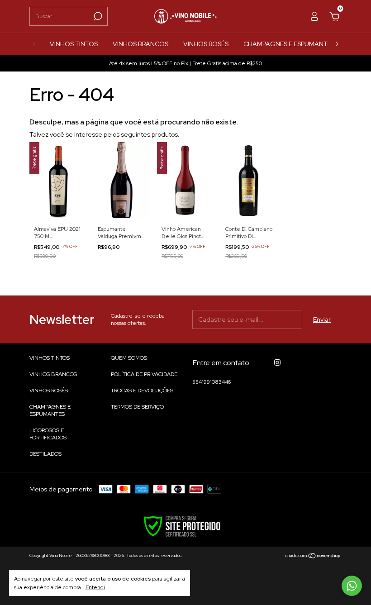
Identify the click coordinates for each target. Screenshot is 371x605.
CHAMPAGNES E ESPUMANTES (289, 44)
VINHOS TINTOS (74, 44)
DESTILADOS (45, 453)
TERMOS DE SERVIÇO (137, 406)
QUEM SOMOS (129, 358)
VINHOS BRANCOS (140, 44)
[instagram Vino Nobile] (277, 362)
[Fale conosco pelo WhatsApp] (352, 586)
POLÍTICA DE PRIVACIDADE (144, 374)
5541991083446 (211, 382)
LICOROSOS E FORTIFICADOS (48, 434)
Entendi (95, 587)
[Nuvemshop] (313, 557)
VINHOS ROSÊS (205, 44)
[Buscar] (97, 16)
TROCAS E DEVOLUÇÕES (142, 390)
